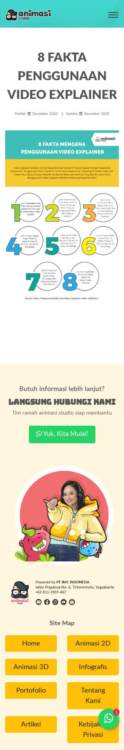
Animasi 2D (93, 643)
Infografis (93, 667)
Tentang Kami (93, 695)
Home (31, 643)
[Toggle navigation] (113, 15)
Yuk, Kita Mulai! (65, 434)
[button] (108, 719)
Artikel (31, 724)
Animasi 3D (31, 667)
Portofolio (31, 690)
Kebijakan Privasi (93, 729)
